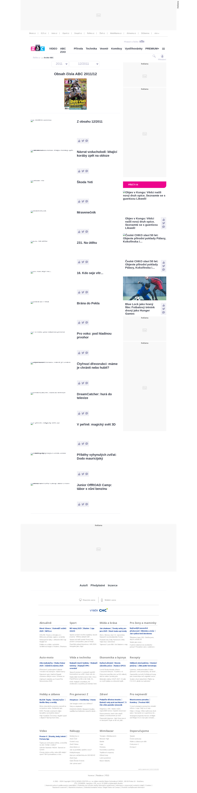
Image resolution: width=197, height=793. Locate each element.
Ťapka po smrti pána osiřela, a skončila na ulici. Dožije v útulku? (53, 744)
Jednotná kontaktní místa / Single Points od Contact (102, 787)
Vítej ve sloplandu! (76, 706)
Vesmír (104, 48)
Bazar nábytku (105, 761)
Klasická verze (88, 600)
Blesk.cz (32, 33)
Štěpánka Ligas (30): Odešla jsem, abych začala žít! (142, 638)
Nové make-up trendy (118, 631)
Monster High (104, 739)
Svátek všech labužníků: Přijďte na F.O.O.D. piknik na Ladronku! (142, 680)
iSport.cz (65, 33)
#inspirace (74, 700)
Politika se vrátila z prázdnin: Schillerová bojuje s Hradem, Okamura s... (53, 645)
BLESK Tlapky (46, 700)
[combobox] (60, 64)
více (156, 33)
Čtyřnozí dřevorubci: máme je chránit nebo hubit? (97, 365)
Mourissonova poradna (139, 700)
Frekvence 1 (134, 744)
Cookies (148, 785)
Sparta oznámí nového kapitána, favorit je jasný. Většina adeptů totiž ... (83, 636)
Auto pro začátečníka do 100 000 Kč (82, 755)
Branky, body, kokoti (57, 736)
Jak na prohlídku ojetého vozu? (81, 750)
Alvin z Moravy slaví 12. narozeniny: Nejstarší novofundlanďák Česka (112, 636)
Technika (91, 48)
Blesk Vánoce (45, 628)
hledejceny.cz (74, 736)
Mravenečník (86, 212)
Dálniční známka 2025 (54, 666)
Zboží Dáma (74, 744)
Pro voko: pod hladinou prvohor (94, 335)
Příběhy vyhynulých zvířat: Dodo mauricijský (96, 456)
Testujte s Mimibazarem (108, 736)
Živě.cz (102, 33)
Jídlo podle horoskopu (147, 666)
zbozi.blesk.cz (75, 747)
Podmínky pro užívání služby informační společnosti (96, 785)
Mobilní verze (110, 600)
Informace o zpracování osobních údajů (130, 785)
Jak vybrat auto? (75, 763)
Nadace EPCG (120, 666)
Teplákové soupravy (107, 752)
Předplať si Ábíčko (131, 42)
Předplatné (98, 585)
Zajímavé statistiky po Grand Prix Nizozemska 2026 (51, 680)
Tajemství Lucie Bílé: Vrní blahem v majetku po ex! (113, 644)
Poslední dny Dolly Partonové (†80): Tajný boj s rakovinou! (112, 641)
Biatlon (86, 628)
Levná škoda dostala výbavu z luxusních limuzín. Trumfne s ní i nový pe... (111, 671)
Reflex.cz (90, 33)
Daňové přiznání (106, 663)
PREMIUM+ (152, 48)
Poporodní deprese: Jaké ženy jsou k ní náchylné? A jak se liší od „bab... (113, 719)
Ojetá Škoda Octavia (77, 761)
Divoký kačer (58, 700)
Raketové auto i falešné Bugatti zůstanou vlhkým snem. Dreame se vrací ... (52, 675)
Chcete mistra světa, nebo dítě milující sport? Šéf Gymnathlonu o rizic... (53, 753)
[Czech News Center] (103, 610)
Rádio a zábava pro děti (138, 741)
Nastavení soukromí (59, 787)
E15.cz (43, 33)
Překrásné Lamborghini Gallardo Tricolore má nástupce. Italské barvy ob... (52, 671)
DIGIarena (145, 33)
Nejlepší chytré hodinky (79, 663)
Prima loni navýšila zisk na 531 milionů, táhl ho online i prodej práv (113, 675)
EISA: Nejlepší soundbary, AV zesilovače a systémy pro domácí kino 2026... (83, 683)
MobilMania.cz (116, 33)
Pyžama (102, 747)
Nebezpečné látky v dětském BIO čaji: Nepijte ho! (53, 641)
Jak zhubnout (105, 628)
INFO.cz (48, 631)
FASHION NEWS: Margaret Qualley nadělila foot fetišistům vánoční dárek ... (83, 710)
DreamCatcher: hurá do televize (94, 396)
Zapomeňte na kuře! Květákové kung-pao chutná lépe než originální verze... (143, 675)
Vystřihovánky (133, 48)
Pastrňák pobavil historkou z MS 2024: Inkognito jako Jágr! (83, 645)
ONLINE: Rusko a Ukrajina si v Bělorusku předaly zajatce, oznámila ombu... (52, 636)
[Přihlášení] (162, 56)
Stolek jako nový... (136, 642)
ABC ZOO (63, 50)
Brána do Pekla (88, 303)
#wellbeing (84, 700)
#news (93, 700)
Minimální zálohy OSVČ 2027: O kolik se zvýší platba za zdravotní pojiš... (113, 680)
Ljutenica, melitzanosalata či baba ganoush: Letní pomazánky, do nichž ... (143, 670)
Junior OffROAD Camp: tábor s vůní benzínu (94, 487)
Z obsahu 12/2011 (90, 121)
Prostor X (44, 736)
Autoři (84, 585)
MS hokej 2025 (76, 628)
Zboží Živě (73, 739)
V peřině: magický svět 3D (96, 424)
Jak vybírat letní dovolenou (141, 634)
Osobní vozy (74, 741)
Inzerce (113, 585)
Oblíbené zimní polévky (139, 663)
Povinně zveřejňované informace (133, 787)
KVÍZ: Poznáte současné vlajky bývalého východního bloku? (50, 712)
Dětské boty (104, 755)
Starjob (132, 736)
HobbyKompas (75, 752)
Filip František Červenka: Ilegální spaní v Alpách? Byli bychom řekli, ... (53, 717)
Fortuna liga (44, 739)
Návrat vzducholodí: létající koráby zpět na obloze (97, 153)
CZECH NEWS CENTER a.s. (81, 781)
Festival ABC (144, 702)
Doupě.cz (78, 33)
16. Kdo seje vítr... (90, 273)
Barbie (102, 741)
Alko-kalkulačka (46, 663)
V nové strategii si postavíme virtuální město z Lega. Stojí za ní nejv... (143, 707)
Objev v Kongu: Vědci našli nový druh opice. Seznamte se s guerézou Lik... (143, 712)
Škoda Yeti (85, 182)
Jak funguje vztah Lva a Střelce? (81, 703)
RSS (107, 775)
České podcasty (135, 739)
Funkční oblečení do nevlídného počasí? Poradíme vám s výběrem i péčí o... (142, 646)
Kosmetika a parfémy (107, 750)
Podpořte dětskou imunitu (110, 700)
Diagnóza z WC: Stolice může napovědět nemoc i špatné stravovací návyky (113, 710)
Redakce (99, 775)
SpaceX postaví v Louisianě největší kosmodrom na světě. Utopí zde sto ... (83, 673)
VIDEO (53, 48)
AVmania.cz (131, 33)
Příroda (78, 48)
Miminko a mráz (148, 631)
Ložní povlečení (105, 758)
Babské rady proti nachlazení (112, 702)
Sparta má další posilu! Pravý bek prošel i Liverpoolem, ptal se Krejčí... (82, 640)
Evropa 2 (133, 747)
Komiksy (116, 48)
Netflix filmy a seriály (48, 702)
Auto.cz (54, 33)
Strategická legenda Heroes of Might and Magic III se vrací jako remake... (142, 717)
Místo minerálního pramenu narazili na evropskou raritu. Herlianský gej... (53, 707)
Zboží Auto (73, 758)
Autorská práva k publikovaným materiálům (61, 785)
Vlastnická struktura (75, 787)
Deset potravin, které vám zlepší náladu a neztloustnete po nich (111, 714)
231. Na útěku (87, 242)
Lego (101, 744)
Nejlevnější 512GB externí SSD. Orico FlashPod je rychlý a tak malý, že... (83, 678)
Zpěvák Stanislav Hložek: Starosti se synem (52, 748)
